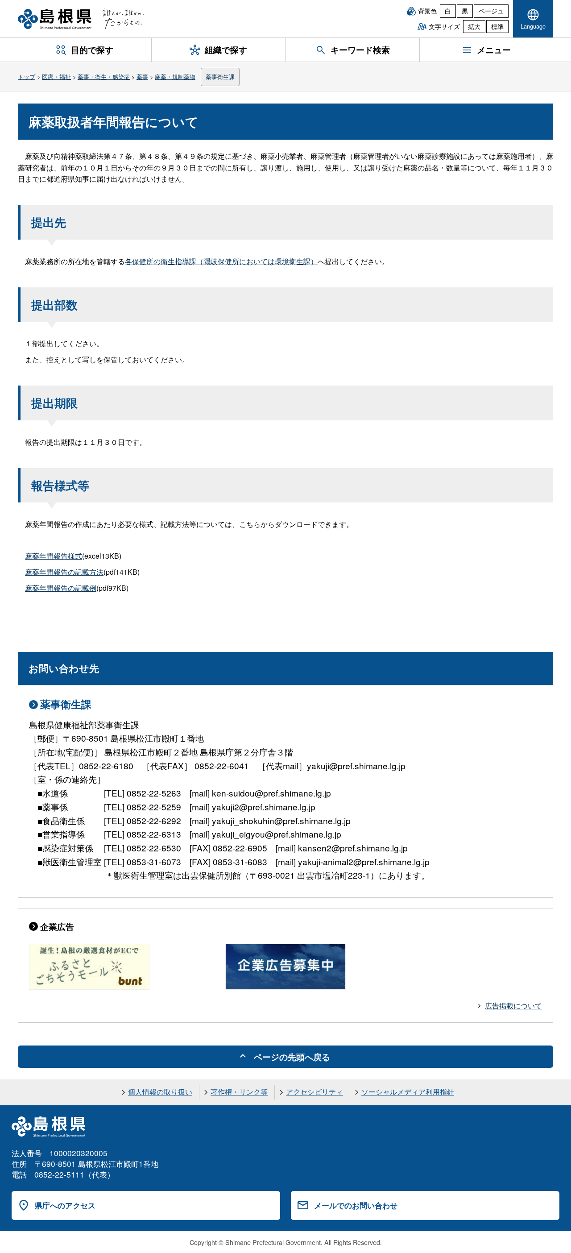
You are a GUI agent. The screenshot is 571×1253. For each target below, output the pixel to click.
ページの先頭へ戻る (292, 1056)
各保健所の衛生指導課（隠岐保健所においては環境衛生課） (221, 261)
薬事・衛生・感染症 (104, 76)
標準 (497, 26)
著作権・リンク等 (239, 1092)
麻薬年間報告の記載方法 (64, 572)
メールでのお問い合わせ (355, 1205)
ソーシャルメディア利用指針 (407, 1092)
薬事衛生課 (220, 76)
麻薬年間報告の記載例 (60, 588)
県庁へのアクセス (65, 1205)
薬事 (142, 76)
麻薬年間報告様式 (53, 556)
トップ (26, 76)
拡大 (474, 26)
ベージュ (491, 10)
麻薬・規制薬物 (175, 76)
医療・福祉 (56, 76)
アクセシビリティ (314, 1092)
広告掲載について (513, 1005)
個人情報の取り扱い (160, 1092)
